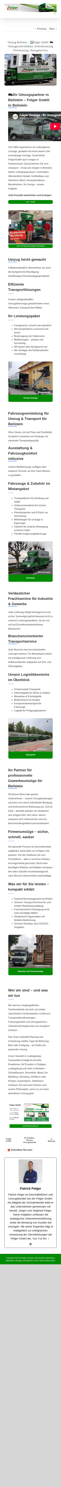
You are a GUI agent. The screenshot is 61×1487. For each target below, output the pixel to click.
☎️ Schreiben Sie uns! (19, 1150)
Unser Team (39, 1261)
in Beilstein (51, 1140)
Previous (41, 29)
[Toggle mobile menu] (55, 13)
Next (51, 29)
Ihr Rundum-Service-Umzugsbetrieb (29, 1140)
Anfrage (19, 1261)
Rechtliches (28, 1261)
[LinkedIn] (30, 1244)
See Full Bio (39, 1238)
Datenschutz (50, 1261)
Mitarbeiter (10, 1261)
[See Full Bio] (48, 1239)
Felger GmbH (8, 1140)
